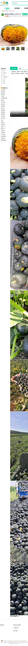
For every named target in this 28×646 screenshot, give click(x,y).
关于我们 (2, 642)
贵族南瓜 (3, 110)
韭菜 (4, 74)
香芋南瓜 (3, 102)
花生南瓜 (3, 116)
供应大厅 (7, 10)
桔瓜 (2, 120)
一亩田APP (15, 627)
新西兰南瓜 (3, 140)
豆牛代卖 (15, 630)
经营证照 (5, 642)
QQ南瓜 (3, 130)
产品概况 (7, 8)
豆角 (4, 83)
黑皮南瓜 (3, 138)
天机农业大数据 (17, 625)
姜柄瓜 (2, 122)
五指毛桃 (5, 77)
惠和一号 (3, 128)
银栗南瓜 (3, 112)
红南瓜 (2, 108)
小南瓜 (2, 96)
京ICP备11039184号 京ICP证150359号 (20, 640)
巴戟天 (4, 72)
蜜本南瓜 (3, 92)
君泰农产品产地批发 (9, 14)
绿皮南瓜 (3, 124)
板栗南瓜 (3, 94)
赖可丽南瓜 (3, 136)
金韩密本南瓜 (4, 98)
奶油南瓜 (3, 114)
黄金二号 (3, 126)
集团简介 (2, 625)
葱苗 (4, 81)
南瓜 (13, 10)
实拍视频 (17, 8)
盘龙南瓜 (3, 104)
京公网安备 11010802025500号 (8, 640)
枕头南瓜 (3, 118)
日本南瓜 (3, 134)
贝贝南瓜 (3, 90)
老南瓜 (2, 100)
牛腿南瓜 (3, 132)
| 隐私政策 (12, 642)
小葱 (4, 79)
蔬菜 (11, 10)
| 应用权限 (9, 642)
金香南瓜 (3, 106)
